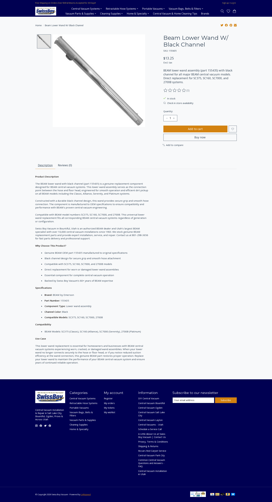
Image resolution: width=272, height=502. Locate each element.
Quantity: (168, 111)
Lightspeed (86, 494)
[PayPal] (217, 494)
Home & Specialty (79, 429)
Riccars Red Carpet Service (152, 450)
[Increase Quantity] (174, 118)
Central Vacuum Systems (83, 398)
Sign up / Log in (229, 3)
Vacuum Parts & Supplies (83, 420)
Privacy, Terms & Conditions (153, 441)
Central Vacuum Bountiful (151, 403)
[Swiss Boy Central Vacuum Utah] (45, 11)
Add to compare (174, 145)
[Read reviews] (174, 90)
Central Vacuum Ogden (150, 407)
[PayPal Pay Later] (228, 494)
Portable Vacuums (79, 407)
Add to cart (195, 129)
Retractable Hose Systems (83, 403)
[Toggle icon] (222, 11)
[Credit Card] (212, 494)
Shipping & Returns (148, 446)
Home (38, 25)
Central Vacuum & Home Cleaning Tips (175, 13)
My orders (109, 403)
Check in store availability (180, 103)
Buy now (200, 137)
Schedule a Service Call (150, 429)
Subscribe (226, 400)
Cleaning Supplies (79, 424)
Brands (205, 13)
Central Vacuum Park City (151, 455)
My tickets (109, 407)
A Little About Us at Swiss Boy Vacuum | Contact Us (152, 435)
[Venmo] (233, 494)
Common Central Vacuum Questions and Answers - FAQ (151, 463)
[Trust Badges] (198, 496)
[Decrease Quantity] (167, 118)
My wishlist (109, 412)
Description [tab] (45, 165)
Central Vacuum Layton (150, 420)
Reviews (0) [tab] (65, 165)
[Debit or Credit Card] (223, 494)
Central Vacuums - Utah (150, 424)
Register (108, 398)
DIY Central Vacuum (148, 398)
